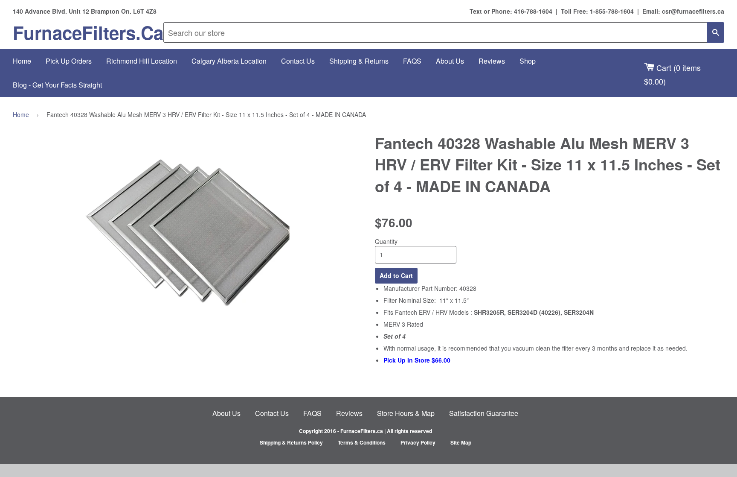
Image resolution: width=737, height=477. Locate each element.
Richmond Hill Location (141, 61)
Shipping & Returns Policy (291, 442)
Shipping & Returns (359, 61)
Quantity (386, 241)
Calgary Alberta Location (229, 61)
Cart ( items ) (672, 74)
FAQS (412, 61)
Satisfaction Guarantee (483, 413)
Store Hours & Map (406, 413)
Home (22, 61)
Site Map (460, 442)
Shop (527, 61)
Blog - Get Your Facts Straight (57, 85)
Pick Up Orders (69, 61)
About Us (450, 61)
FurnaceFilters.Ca (88, 32)
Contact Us (298, 61)
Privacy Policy (417, 442)
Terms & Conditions (362, 442)
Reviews (492, 61)
